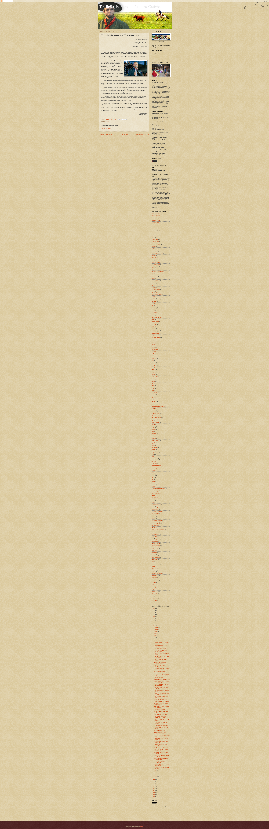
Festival (153, 381)
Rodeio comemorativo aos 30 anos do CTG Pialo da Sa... (161, 682)
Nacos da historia (155, 459)
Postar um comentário (106, 128)
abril (155, 770)
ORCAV (153, 477)
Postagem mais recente (105, 134)
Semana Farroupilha (156, 545)
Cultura (153, 310)
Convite (153, 303)
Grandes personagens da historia (158, 406)
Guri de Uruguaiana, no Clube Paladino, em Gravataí (160, 733)
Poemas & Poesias (156, 497)
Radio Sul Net (154, 224)
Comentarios (154, 296)
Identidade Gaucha (155, 413)
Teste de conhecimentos (157, 563)
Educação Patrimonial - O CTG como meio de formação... (161, 685)
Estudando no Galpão (156, 217)
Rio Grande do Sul (155, 531)
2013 (154, 784)
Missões (153, 445)
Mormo (153, 451)
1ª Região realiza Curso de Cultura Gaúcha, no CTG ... (161, 739)
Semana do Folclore (156, 543)
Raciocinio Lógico (155, 513)
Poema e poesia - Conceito (159, 709)
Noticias (153, 474)
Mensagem (154, 442)
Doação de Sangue (155, 333)
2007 (154, 796)
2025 (154, 610)
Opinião (153, 475)
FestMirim (154, 383)
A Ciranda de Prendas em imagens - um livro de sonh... (161, 646)
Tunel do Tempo (155, 587)
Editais (153, 340)
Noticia (153, 472)
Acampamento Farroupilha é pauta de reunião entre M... (161, 756)
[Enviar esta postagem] (119, 119)
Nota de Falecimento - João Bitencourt (162, 679)
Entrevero (154, 356)
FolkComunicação (155, 395)
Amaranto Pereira (155, 241)
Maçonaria (154, 434)
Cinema (153, 287)
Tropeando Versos (155, 580)
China (153, 285)
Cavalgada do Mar (155, 266)
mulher (153, 456)
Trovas (153, 586)
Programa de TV (155, 509)
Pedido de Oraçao (155, 490)
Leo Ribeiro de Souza (156, 220)
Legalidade (154, 426)
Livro (153, 431)
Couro (153, 305)
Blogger (141, 826)
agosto (155, 635)
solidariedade (154, 550)
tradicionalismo (155, 575)
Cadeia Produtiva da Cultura (157, 253)
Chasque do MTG (155, 280)
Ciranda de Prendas (156, 289)
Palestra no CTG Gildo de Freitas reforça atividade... (160, 651)
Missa (153, 443)
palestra (153, 481)
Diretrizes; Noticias (155, 330)
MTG (153, 454)
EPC (153, 360)
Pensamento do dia (156, 491)
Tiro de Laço (154, 568)
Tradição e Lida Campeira (157, 573)
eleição (153, 344)
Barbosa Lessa (155, 251)
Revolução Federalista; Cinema (158, 529)
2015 (154, 781)
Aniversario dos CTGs (156, 244)
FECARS (153, 369)
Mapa (153, 436)
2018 (154, 623)
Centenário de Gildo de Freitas (158, 271)
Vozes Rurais (154, 600)
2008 (154, 794)
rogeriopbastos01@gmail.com (161, 119)
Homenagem (154, 411)
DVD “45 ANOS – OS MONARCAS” (161, 747)
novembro (156, 629)
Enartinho (154, 351)
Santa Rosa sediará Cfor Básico (160, 648)
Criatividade (154, 307)
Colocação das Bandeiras (157, 294)
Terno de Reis (154, 559)
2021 (154, 618)
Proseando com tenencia (157, 511)
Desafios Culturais (155, 321)
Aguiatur (153, 237)
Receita (153, 515)
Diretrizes (154, 328)
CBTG (153, 267)
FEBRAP (153, 367)
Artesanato (154, 246)
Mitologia (153, 449)
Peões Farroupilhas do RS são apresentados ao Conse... (160, 717)
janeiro (155, 776)
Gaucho (153, 404)
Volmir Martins (154, 598)
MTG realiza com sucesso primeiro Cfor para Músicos (161, 759)
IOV (152, 420)
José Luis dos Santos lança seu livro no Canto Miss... (161, 707)
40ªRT (153, 234)
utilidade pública (155, 591)
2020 (154, 620)
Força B (153, 399)
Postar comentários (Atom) (108, 136)
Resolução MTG (155, 522)
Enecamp (154, 353)
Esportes (153, 363)
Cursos (153, 314)
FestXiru (153, 385)
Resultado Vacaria (155, 527)
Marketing (154, 438)
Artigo (153, 248)
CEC (153, 269)
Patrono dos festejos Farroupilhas (158, 488)
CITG (153, 291)
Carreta (153, 259)
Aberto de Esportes (156, 235)
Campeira (154, 255)
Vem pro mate (154, 593)
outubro (155, 631)
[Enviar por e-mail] (121, 119)
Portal (153, 502)
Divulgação (154, 331)
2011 (154, 788)
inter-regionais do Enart (156, 417)
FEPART (153, 374)
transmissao (154, 577)
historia (153, 408)
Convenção (154, 301)
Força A (153, 397)
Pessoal (153, 495)
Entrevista (154, 358)
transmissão (154, 579)
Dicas (153, 326)
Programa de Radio (155, 507)
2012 (154, 786)
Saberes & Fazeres (156, 534)
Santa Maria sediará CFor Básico (160, 714)
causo (153, 260)
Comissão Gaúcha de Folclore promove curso (160, 660)
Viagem (153, 595)
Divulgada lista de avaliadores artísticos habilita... (160, 672)
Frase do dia (154, 402)
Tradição (153, 571)
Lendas (153, 427)
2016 (154, 779)
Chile (153, 282)
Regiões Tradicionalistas (157, 520)
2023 (154, 614)
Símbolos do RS (155, 548)
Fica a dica (154, 386)
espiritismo (154, 362)
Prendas (153, 506)
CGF (153, 275)
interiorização (154, 418)
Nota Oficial (154, 470)
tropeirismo (154, 582)
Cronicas (153, 308)
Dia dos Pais (154, 324)
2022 (154, 616)
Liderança (154, 429)
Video (153, 596)
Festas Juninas (155, 376)
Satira (153, 538)
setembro (156, 633)
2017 (154, 625)
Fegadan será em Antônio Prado (160, 699)
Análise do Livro (155, 243)
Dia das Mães (154, 323)
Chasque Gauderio (155, 213)
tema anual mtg (155, 555)
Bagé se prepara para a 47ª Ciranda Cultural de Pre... (161, 750)
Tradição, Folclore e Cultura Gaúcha (130, 6)
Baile (153, 250)
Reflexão (153, 518)
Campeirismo (154, 257)
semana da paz (155, 541)
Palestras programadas (158, 677)
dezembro (156, 627)
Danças (153, 315)
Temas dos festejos (156, 557)
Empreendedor (155, 346)
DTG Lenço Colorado (156, 337)
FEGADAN (154, 370)
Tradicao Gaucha (155, 225)
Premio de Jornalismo (156, 504)
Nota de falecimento (156, 467)
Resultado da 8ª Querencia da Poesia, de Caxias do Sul (161, 768)
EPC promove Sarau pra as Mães (161, 725)
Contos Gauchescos (156, 299)
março (155, 772)
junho (155, 639)
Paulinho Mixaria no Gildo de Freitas (161, 701)
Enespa (153, 354)
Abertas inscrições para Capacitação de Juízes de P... (161, 675)
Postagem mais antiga (142, 134)
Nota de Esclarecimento (156, 465)
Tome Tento (154, 570)
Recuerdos (154, 516)
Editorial (107, 121)
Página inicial (124, 134)
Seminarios (154, 547)
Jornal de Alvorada (155, 218)
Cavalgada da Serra (156, 264)
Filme (153, 390)
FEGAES (153, 372)
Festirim (153, 379)
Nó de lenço (154, 463)
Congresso (154, 298)
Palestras (154, 483)
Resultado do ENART (156, 525)
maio (155, 641)
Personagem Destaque (156, 493)
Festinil (153, 378)
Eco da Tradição (155, 339)
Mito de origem (155, 447)
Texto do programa (155, 564)
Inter (152, 415)
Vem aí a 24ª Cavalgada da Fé (160, 730)
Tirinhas (153, 566)
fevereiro (156, 774)
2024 (154, 612)
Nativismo (154, 461)
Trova (153, 584)
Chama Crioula (155, 276)
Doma (153, 335)
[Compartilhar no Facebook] (125, 119)
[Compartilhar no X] (124, 119)
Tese (153, 561)
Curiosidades (154, 312)
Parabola (153, 484)
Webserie (153, 602)
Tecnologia (154, 554)
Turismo (153, 589)
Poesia (153, 499)
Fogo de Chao (154, 392)
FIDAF (153, 388)
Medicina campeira (155, 440)
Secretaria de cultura (156, 539)
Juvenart (153, 424)
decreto (153, 319)
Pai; (152, 479)
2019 (154, 622)
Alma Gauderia (155, 239)
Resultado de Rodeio (156, 523)
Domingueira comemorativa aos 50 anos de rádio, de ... (161, 704)
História (153, 410)
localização (154, 433)
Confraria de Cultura (156, 215)
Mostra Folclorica (155, 452)
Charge (153, 278)
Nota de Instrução (155, 468)
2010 (154, 790)
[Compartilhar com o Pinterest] (126, 119)
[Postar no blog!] (122, 119)
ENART (153, 347)
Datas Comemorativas (156, 317)
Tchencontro (154, 552)
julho (155, 637)
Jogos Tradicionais (155, 422)
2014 (154, 783)
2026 (154, 608)
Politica (153, 500)
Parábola (153, 486)
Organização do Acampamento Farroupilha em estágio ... (160, 663)
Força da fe (154, 401)
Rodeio (153, 532)
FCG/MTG (154, 365)
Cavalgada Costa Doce (156, 262)
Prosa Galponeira (155, 222)
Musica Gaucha (155, 458)
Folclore (153, 394)
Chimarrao (154, 283)
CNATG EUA (154, 292)
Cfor (152, 273)
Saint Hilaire (154, 536)
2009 (154, 792)
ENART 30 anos (155, 349)
